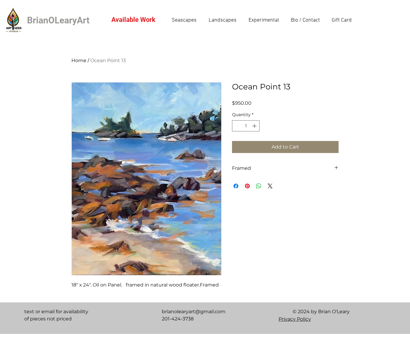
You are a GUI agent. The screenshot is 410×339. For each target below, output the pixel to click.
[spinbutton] (245, 126)
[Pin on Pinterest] (247, 186)
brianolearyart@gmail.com (193, 311)
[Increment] (255, 126)
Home (78, 60)
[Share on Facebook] (236, 186)
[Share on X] (270, 186)
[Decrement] (236, 126)
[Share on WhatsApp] (258, 186)
